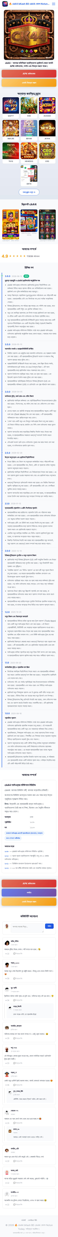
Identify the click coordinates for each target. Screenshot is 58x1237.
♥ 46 (7, 1085)
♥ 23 (7, 1063)
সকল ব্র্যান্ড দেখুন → (29, 192)
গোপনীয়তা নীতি (32, 1220)
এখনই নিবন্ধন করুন (29, 82)
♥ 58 (7, 978)
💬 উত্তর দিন (17, 954)
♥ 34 (7, 1000)
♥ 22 (7, 954)
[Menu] (54, 4)
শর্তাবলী (23, 1220)
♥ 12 (7, 1183)
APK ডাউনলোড (29, 73)
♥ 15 (7, 1123)
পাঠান (49, 926)
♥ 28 (7, 1038)
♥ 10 (7, 1161)
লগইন (29, 892)
